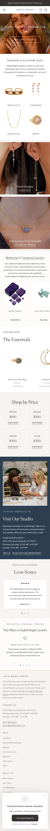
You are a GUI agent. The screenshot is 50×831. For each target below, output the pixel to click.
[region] (25, 594)
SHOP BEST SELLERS (25, 40)
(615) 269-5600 (10, 722)
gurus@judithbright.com (14, 725)
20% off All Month (25, 245)
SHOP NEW (25, 190)
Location (7, 738)
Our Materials (9, 787)
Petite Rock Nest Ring (17, 379)
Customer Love (9, 752)
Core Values (8, 792)
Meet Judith (8, 778)
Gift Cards (7, 761)
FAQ (5, 766)
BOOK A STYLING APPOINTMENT (27, 553)
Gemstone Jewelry (33, 257)
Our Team (7, 783)
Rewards (6, 756)
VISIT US (6, 553)
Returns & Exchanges (12, 743)
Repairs (6, 747)
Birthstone (12, 257)
